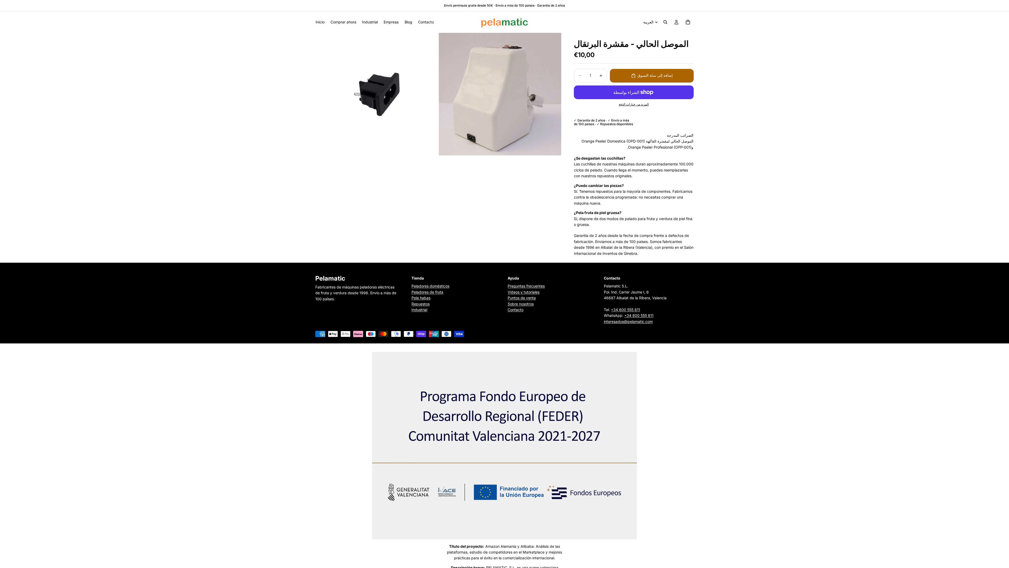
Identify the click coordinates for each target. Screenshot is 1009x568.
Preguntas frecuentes (526, 286)
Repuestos (420, 303)
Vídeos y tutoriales (523, 292)
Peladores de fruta (427, 292)
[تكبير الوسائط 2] (500, 94)
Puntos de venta (522, 298)
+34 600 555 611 (625, 309)
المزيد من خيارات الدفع (634, 104)
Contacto (515, 309)
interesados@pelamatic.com (628, 321)
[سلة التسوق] (688, 22)
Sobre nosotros (521, 303)
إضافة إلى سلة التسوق (655, 75)
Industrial (419, 309)
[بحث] (665, 22)
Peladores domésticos (430, 286)
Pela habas (420, 298)
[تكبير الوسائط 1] (376, 94)
